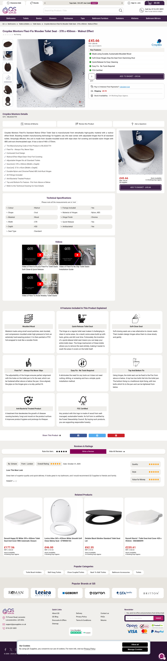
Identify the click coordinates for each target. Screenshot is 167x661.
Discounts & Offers (59, 620)
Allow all (135, 645)
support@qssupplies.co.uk (16, 624)
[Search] (120, 10)
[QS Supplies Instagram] (16, 649)
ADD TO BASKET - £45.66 (130, 76)
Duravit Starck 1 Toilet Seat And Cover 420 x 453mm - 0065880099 (143, 539)
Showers (52, 18)
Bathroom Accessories (121, 572)
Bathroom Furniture (100, 18)
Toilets (26, 18)
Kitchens (134, 18)
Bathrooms (10, 18)
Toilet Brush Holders (33, 572)
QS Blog (55, 617)
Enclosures (68, 18)
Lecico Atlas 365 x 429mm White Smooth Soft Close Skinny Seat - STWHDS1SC (63, 539)
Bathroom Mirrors (153, 18)
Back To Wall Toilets (98, 572)
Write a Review (88, 451)
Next (82, 73)
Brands (36, 3)
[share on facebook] (78, 435)
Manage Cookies (135, 649)
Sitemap (55, 624)
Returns (103, 620)
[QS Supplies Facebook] (5, 649)
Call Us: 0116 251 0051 (154, 9)
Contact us (105, 613)
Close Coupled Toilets (75, 572)
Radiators (120, 18)
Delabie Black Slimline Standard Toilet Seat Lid (102, 539)
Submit (158, 618)
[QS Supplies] (9, 10)
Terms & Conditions (83, 620)
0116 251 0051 (11, 628)
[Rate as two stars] (58, 451)
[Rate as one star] (57, 451)
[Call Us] (141, 10)
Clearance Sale (15, 3)
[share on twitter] (97, 435)
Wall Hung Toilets (54, 572)
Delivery (79, 613)
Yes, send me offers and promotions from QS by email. (145, 613)
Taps (83, 18)
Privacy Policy (81, 617)
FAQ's (103, 617)
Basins (39, 18)
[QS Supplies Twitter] (11, 649)
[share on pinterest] (116, 435)
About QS (55, 613)
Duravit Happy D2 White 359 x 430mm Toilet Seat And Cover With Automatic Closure (22, 539)
